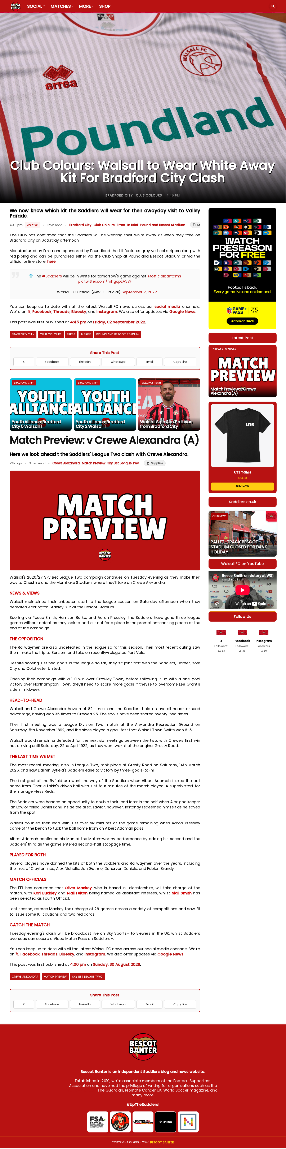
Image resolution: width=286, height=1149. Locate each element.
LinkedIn (85, 362)
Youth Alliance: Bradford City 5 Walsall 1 (36, 424)
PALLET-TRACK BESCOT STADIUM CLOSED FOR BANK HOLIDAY (239, 546)
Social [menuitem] (34, 6)
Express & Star (82, 1090)
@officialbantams (164, 276)
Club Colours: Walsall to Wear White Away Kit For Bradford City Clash (142, 171)
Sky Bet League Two (123, 463)
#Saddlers (52, 276)
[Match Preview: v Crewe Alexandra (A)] (243, 371)
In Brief (132, 225)
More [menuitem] (85, 6)
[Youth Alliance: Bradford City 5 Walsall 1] (41, 404)
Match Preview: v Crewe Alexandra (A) (233, 391)
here (51, 261)
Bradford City (119, 195)
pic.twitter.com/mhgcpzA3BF (105, 281)
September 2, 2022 (139, 292)
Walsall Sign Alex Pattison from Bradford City (166, 424)
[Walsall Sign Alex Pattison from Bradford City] (169, 404)
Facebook (42, 311)
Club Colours (149, 195)
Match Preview (93, 463)
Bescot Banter (162, 1142)
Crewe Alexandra (66, 463)
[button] (273, 6)
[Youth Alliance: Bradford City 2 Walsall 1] (105, 404)
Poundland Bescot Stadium (162, 225)
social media (167, 306)
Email (149, 362)
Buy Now (242, 486)
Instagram (107, 311)
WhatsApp (118, 362)
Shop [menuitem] (105, 6)
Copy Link (180, 362)
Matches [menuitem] (61, 6)
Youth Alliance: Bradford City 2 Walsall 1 (100, 424)
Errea (121, 225)
